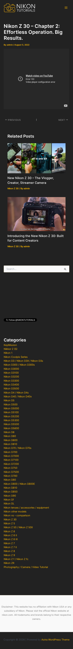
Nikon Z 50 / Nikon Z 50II (18, 527)
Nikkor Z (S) (10, 348)
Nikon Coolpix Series (16, 356)
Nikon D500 (10, 404)
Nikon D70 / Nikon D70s (17, 448)
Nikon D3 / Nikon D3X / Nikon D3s (23, 360)
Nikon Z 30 (10, 519)
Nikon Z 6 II (10, 535)
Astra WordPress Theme (55, 639)
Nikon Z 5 (9, 523)
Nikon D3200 (11, 376)
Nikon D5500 (11, 424)
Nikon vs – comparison (17, 515)
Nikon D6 (9, 432)
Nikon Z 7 (9, 543)
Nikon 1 (8, 352)
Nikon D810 (10, 487)
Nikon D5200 (11, 416)
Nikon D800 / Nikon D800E (19, 483)
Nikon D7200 (11, 464)
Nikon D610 (10, 444)
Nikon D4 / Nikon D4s (16, 392)
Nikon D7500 (11, 471)
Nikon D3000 (11, 368)
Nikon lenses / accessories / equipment (26, 507)
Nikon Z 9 (9, 555)
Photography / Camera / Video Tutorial (26, 567)
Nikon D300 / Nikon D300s (19, 364)
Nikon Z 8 (9, 551)
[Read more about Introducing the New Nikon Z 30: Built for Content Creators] (36, 213)
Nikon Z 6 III (11, 539)
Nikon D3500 (11, 388)
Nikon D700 (10, 452)
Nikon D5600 (11, 428)
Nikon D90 (10, 495)
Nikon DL (9, 503)
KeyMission (10, 345)
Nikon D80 (10, 479)
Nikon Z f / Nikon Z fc (16, 559)
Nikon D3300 (11, 380)
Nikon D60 (10, 436)
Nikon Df (9, 499)
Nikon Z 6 (9, 531)
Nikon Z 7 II (10, 547)
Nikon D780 (10, 475)
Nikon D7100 (11, 459)
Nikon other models (15, 511)
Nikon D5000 (11, 408)
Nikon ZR (9, 563)
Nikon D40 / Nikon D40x (18, 396)
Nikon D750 (10, 467)
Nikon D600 (10, 440)
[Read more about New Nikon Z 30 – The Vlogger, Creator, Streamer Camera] (36, 158)
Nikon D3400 (11, 384)
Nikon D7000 (11, 456)
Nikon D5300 (11, 420)
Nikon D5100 (11, 412)
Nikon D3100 (11, 372)
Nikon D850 (10, 491)
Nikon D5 (9, 400)
